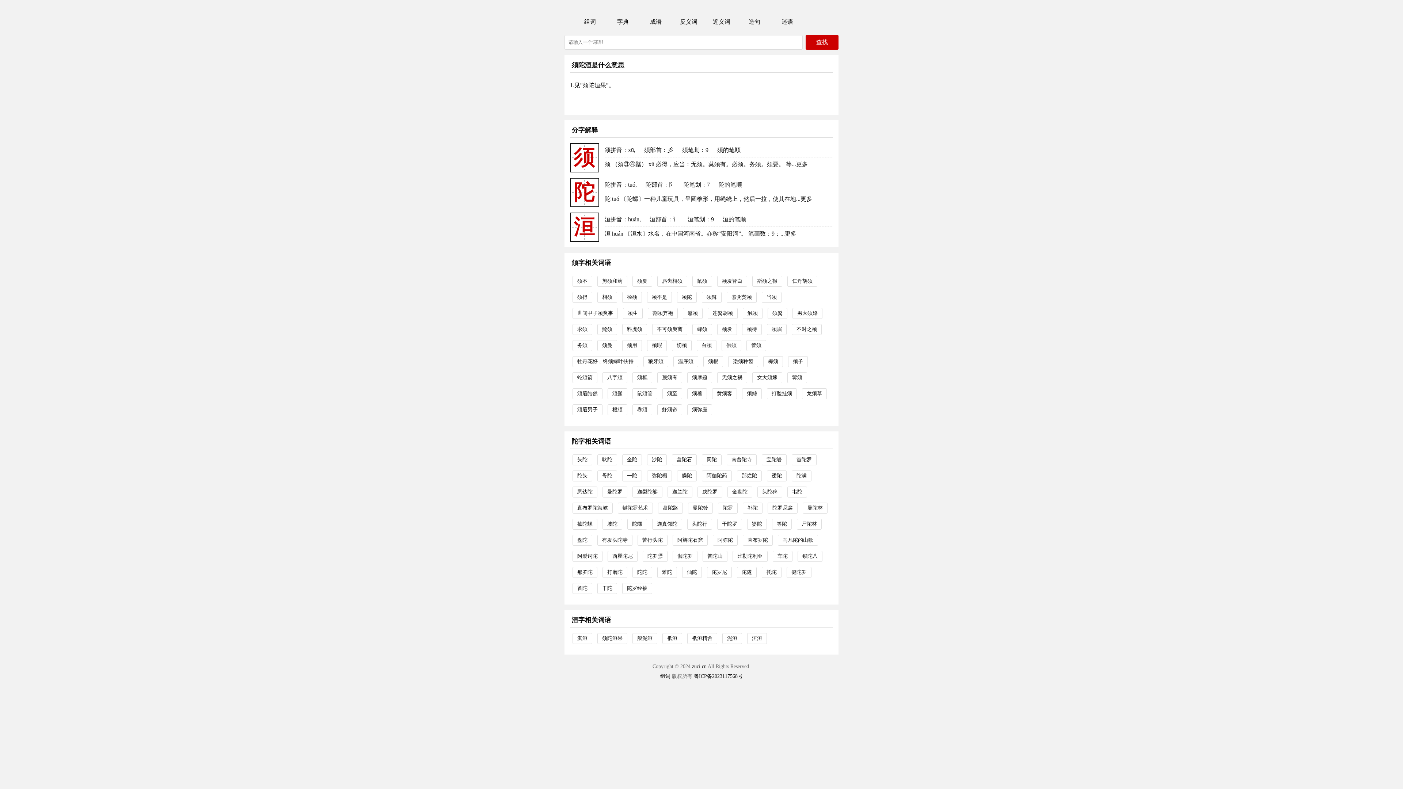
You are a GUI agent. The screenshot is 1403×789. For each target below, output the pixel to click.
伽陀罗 (685, 556)
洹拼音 (613, 219)
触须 (753, 313)
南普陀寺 (741, 459)
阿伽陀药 (717, 476)
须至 (672, 393)
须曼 (607, 345)
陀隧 (747, 572)
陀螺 (637, 524)
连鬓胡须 (722, 313)
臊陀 (687, 476)
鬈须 (693, 313)
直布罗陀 (758, 540)
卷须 (642, 409)
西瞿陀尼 (622, 556)
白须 (707, 345)
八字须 (615, 377)
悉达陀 (585, 492)
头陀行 (699, 524)
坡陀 (612, 524)
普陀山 (715, 556)
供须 (731, 345)
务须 (582, 345)
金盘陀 (740, 492)
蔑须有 (669, 377)
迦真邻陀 (667, 524)
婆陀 (757, 524)
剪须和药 (612, 281)
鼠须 (702, 281)
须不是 (659, 297)
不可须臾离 (670, 329)
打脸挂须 (782, 393)
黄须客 (724, 393)
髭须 (607, 329)
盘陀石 (684, 459)
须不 (582, 281)
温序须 (685, 361)
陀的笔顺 (730, 185)
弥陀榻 (659, 476)
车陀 (782, 556)
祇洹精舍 (702, 638)
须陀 (687, 297)
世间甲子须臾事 (595, 313)
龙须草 (814, 393)
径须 (632, 297)
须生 (633, 313)
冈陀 (712, 459)
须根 (713, 361)
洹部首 (658, 219)
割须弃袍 (663, 313)
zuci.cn (699, 666)
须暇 (657, 345)
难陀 (667, 572)
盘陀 (582, 540)
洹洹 (757, 638)
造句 (754, 22)
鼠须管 (645, 393)
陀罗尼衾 (782, 508)
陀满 (801, 476)
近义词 (721, 22)
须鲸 (752, 393)
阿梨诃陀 (587, 556)
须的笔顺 (729, 150)
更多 (802, 164)
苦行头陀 (652, 540)
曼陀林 (815, 508)
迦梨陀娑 (647, 492)
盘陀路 (670, 508)
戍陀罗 (710, 492)
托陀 (772, 572)
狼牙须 (656, 361)
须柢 (642, 377)
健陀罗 (799, 572)
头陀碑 (769, 492)
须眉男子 (587, 409)
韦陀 (797, 492)
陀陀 (642, 572)
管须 (756, 345)
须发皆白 (732, 281)
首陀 (582, 588)
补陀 (753, 508)
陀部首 (654, 185)
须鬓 (777, 313)
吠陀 (607, 459)
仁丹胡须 (802, 281)
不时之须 (806, 329)
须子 (798, 361)
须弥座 (699, 409)
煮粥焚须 (741, 297)
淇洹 (582, 638)
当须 (772, 297)
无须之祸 (732, 377)
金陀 (632, 459)
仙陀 (692, 572)
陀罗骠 (655, 556)
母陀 (607, 476)
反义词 (688, 22)
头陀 (582, 459)
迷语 (787, 22)
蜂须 (702, 329)
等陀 (782, 524)
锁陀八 (810, 556)
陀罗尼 (719, 572)
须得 (582, 297)
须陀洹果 (612, 638)
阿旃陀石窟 (690, 540)
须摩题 (699, 377)
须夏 (642, 281)
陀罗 (728, 508)
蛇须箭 (585, 377)
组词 (590, 22)
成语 (656, 22)
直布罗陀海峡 (592, 508)
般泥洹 (645, 638)
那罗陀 (585, 572)
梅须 (773, 361)
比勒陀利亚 (750, 556)
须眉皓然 (587, 393)
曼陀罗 (615, 492)
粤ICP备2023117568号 (718, 676)
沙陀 (657, 459)
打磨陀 (615, 572)
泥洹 (732, 638)
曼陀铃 (700, 508)
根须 (617, 409)
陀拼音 (613, 185)
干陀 (607, 588)
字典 (623, 22)
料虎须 (634, 329)
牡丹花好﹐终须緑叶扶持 (605, 361)
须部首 (653, 150)
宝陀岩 (774, 459)
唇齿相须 (672, 281)
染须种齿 (743, 361)
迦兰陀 (680, 492)
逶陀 (777, 476)
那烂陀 (749, 476)
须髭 (617, 393)
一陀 (632, 476)
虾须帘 (669, 409)
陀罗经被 (637, 588)
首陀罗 (804, 459)
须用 (632, 345)
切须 (682, 345)
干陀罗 (729, 524)
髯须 (797, 377)
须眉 (777, 329)
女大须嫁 (767, 377)
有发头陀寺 (615, 540)
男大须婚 (807, 313)
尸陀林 (809, 524)
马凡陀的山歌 (798, 540)
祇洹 (672, 638)
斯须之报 (767, 281)
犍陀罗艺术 (635, 508)
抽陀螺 (585, 524)
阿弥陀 (725, 540)
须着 (697, 393)
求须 (582, 329)
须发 (727, 329)
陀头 (582, 476)
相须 (607, 297)
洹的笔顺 (734, 219)
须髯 (712, 297)
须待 (752, 329)
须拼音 (613, 150)
